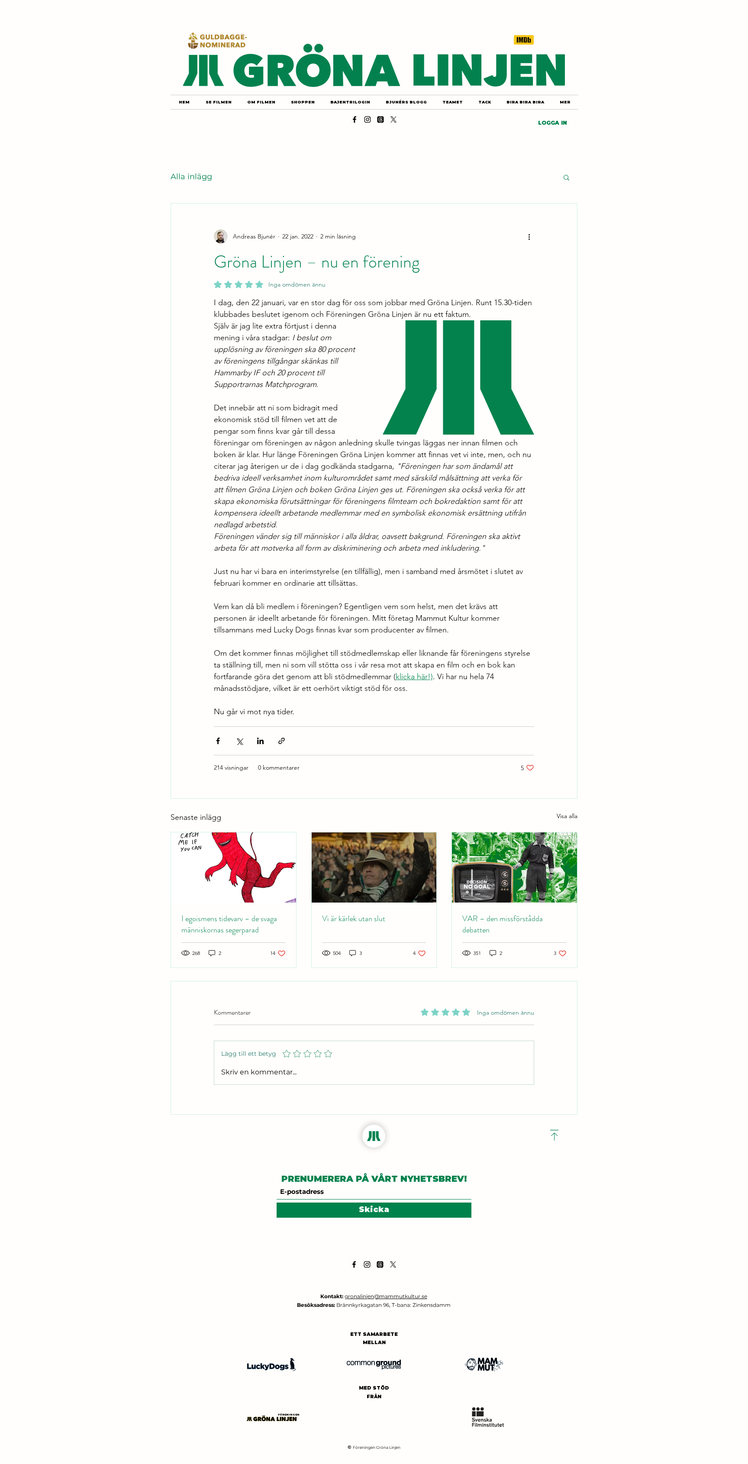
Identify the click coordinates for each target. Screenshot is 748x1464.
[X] (393, 119)
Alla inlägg (191, 176)
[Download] (554, 1135)
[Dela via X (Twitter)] (239, 741)
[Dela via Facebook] (218, 741)
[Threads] (380, 119)
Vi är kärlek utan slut (353, 918)
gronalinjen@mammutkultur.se (386, 1296)
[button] (566, 177)
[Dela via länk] (281, 741)
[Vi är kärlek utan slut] (374, 867)
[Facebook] (354, 119)
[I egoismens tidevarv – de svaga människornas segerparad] (233, 867)
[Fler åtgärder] (529, 236)
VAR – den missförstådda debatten (502, 924)
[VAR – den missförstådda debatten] (514, 867)
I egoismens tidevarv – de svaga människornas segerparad (229, 924)
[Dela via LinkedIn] (260, 741)
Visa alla (567, 816)
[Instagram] (367, 119)
